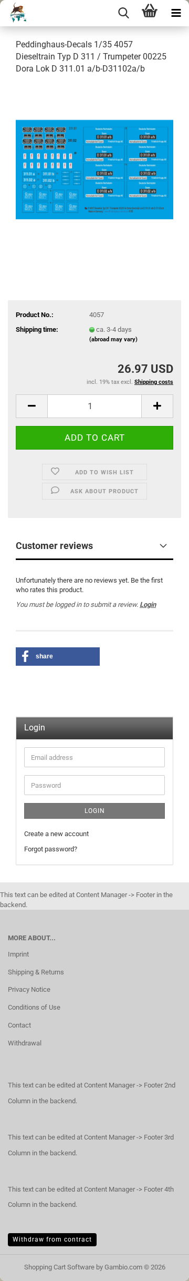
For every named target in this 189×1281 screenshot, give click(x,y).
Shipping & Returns (36, 972)
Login (148, 604)
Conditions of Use (34, 1007)
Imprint (18, 954)
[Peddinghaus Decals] (15, 13)
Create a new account (56, 834)
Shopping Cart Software (59, 1267)
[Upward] (160, 1265)
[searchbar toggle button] (123, 13)
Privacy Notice (29, 989)
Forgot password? (50, 849)
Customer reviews (54, 545)
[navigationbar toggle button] (176, 13)
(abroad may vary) (113, 339)
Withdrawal (24, 1043)
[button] (31, 406)
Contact (19, 1025)
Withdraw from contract (52, 1239)
